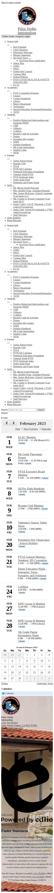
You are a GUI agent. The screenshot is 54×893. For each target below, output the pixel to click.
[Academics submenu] (8, 91)
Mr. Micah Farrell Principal (26, 188)
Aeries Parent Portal (22, 161)
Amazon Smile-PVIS (23, 174)
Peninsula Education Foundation (28, 171)
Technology (18, 106)
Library (16, 101)
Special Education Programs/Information (32, 109)
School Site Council (22, 71)
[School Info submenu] (8, 45)
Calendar (9, 693)
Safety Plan (18, 63)
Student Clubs (20, 150)
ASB (15, 125)
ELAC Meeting (27, 437)
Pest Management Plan (27, 889)
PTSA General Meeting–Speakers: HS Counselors (32, 558)
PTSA (16, 166)
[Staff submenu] (13, 186)
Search (4, 409)
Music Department (22, 104)
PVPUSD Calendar (22, 169)
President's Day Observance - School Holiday (34, 541)
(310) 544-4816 (15, 728)
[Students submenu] (8, 118)
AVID (16, 112)
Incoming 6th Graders (23, 139)
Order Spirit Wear (21, 180)
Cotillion (17, 131)
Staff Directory (20, 215)
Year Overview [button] (31, 429)
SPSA (16, 68)
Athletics (17, 128)
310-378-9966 (39, 873)
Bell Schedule (19, 47)
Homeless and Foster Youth (26, 182)
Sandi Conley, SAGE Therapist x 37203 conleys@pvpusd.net (32, 205)
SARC (16, 66)
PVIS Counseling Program (26, 93)
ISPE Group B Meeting (31, 620)
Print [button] (17, 429)
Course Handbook (22, 98)
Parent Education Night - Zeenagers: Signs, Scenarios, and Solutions (32, 572)
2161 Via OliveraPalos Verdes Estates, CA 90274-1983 (19, 724)
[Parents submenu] (8, 342)
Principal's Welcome (22, 52)
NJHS (16, 142)
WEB (16, 152)
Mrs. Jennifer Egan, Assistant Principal (31, 190)
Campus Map (19, 74)
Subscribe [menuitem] (46, 429)
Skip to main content (11, 2)
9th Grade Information (23, 147)
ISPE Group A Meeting (31, 603)
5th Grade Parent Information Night (28, 633)
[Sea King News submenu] (30, 58)
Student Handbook (22, 144)
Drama (16, 136)
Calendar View (45, 683)
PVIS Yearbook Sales (23, 177)
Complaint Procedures (27, 886)
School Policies (20, 77)
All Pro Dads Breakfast (31, 488)
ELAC (16, 85)
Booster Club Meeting (31, 505)
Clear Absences (20, 49)
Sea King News (20, 58)
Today (4, 683)
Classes (16, 96)
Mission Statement (22, 55)
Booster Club (19, 163)
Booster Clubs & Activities (26, 133)
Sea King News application (32, 60)
